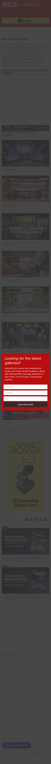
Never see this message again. (25, 413)
